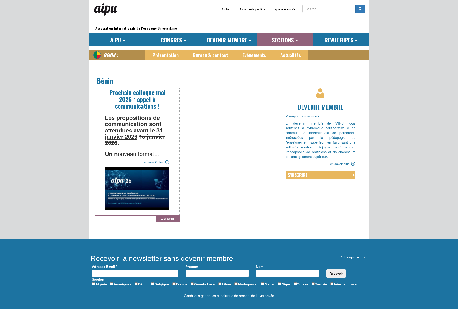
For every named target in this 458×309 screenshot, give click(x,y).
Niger (286, 284)
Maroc (270, 284)
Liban (226, 284)
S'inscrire (297, 175)
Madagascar (248, 284)
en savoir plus (153, 162)
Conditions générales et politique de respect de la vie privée (229, 295)
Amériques (122, 284)
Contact (226, 9)
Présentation (165, 55)
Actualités (290, 55)
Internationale (345, 284)
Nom (259, 266)
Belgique (162, 284)
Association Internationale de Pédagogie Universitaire (136, 27)
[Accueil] (107, 9)
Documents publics (252, 9)
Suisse (302, 284)
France (181, 284)
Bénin (143, 284)
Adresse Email (104, 266)
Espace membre (284, 9)
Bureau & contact (210, 55)
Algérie (101, 284)
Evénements (254, 55)
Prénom (192, 266)
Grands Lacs (204, 284)
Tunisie (321, 284)
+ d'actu (167, 219)
